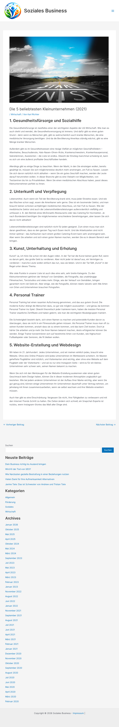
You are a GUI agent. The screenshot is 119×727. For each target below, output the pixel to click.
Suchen (9, 445)
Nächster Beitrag (106, 425)
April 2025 (10, 539)
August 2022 (11, 596)
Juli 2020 (9, 677)
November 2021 (13, 610)
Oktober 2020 (12, 663)
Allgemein (10, 497)
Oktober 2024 (12, 543)
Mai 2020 (10, 687)
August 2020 (11, 672)
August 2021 (11, 620)
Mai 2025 (10, 534)
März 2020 (10, 696)
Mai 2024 (10, 548)
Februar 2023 (12, 582)
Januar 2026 (11, 524)
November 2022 (13, 591)
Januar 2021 (11, 649)
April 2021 (10, 634)
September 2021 (13, 615)
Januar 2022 (11, 606)
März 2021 (10, 639)
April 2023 (10, 572)
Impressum (78, 713)
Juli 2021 (9, 625)
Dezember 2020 (13, 653)
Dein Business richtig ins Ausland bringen (25, 464)
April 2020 (10, 692)
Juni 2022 (10, 601)
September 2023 (13, 558)
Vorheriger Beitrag (13, 425)
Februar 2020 (12, 701)
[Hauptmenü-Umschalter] (113, 11)
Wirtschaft (16, 114)
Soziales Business (45, 11)
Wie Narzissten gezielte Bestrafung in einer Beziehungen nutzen (37, 474)
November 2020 (13, 658)
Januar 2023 (11, 586)
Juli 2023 (9, 563)
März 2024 (10, 553)
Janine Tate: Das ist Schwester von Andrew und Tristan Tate (35, 484)
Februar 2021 (11, 644)
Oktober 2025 (12, 529)
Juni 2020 (10, 682)
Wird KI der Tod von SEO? (18, 469)
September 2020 (13, 668)
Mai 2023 (10, 567)
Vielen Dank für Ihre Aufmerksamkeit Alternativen (29, 479)
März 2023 (10, 577)
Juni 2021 (10, 629)
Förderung (10, 502)
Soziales (9, 507)
